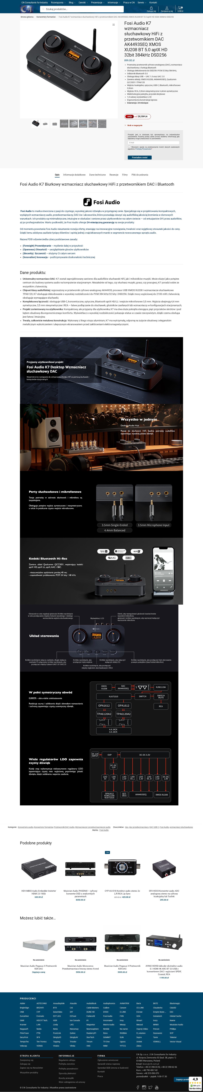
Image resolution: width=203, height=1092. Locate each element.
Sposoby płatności (67, 1073)
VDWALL (157, 1042)
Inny (122, 1020)
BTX (55, 1008)
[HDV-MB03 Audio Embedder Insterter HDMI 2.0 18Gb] (39, 868)
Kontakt (101, 1071)
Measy (123, 1024)
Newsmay (74, 1029)
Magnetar (91, 1024)
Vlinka (72, 1046)
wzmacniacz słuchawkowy (181, 827)
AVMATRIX (124, 1003)
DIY (71, 1012)
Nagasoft (24, 1029)
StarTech (90, 1037)
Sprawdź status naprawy (109, 1064)
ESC (171, 1012)
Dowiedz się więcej (38, 978)
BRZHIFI (40, 1008)
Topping (56, 1042)
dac (126, 827)
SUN (122, 1037)
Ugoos (122, 1042)
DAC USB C (154, 827)
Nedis (39, 1029)
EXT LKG (57, 1016)
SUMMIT (107, 1037)
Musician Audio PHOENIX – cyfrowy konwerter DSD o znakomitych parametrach (80, 894)
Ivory (155, 1020)
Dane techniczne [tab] (97, 174)
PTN (38, 1033)
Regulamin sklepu (67, 1060)
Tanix (155, 1037)
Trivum (89, 1042)
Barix (138, 1003)
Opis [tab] (57, 174)
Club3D (173, 1008)
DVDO (105, 1012)
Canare (123, 1008)
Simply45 (57, 1037)
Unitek (139, 1042)
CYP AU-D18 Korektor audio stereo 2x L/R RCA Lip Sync (122, 892)
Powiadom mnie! (139, 157)
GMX (22, 1020)
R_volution (141, 1033)
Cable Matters (93, 1008)
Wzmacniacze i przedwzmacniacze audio (92, 827)
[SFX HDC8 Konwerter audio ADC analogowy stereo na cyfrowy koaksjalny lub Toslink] (164, 868)
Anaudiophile (58, 1003)
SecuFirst (24, 1037)
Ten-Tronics (41, 1042)
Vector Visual (175, 1042)
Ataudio (73, 1003)
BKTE (155, 1003)
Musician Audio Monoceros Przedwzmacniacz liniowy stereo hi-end (80, 967)
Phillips (173, 1029)
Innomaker (108, 1020)
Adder (22, 1003)
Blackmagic (175, 1003)
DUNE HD (91, 1012)
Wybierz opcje (80, 906)
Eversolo (40, 1016)
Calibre (106, 1008)
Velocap (23, 1046)
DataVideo (57, 1012)
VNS (88, 1046)
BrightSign (24, 1008)
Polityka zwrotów (67, 1064)
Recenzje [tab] (114, 174)
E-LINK (123, 1012)
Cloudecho (157, 1008)
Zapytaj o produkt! (183, 1081)
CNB (22, 1012)
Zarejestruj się (167, 11)
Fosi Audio (164, 827)
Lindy (55, 1024)
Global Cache (175, 1016)
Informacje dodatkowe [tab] (74, 174)
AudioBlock (91, 1003)
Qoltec (72, 1033)
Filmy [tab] (125, 174)
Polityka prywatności (68, 1068)
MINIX (156, 1024)
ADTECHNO (42, 1003)
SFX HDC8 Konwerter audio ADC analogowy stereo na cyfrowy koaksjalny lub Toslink (164, 894)
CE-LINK (140, 1008)
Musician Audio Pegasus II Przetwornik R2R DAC (39, 967)
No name (124, 1029)
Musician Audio (176, 1024)
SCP (171, 1033)
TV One (106, 1042)
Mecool (139, 1024)
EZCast (73, 1016)
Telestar (173, 1037)
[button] (180, 9)
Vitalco (56, 1046)
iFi (87, 1020)
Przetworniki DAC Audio (64, 827)
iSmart (139, 1020)
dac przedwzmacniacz (139, 827)
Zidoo (138, 1046)
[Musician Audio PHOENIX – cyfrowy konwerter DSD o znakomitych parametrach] (80, 868)
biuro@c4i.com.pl (151, 1064)
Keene (172, 1020)
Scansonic (157, 1033)
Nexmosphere (93, 1029)
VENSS (40, 1046)
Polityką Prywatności (143, 149)
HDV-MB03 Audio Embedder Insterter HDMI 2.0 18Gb (38, 892)
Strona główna (27, 17)
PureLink (57, 1033)
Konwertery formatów (46, 17)
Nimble (106, 1029)
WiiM (105, 1046)
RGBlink (123, 1033)
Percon (156, 1029)
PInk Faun (24, 1033)
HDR (55, 1020)
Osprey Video (142, 1029)
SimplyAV (74, 1037)
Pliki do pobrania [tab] (140, 174)
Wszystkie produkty (29, 1072)
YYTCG (123, 1046)
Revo (105, 1033)
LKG (72, 1024)
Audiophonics (109, 1003)
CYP (38, 1012)
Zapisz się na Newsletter (31, 1068)
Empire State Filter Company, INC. (159, 1012)
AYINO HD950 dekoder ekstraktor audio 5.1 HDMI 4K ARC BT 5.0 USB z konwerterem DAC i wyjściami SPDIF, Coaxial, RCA (164, 970)
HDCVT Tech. (42, 1020)
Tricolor (73, 1042)
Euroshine (24, 1016)
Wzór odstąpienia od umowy (72, 1082)
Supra (139, 1037)
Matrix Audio (108, 1024)
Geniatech (157, 1016)
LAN (38, 1024)
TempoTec (24, 1042)
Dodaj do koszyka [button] (38, 903)
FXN (122, 1016)
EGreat (139, 1012)
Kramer (23, 1024)
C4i (71, 1008)
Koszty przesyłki (66, 1078)
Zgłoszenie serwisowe (108, 1060)
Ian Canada (75, 1020)
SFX (38, 1037)
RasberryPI (91, 1033)
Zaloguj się (151, 11)
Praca (100, 1076)
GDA (138, 1016)
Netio (55, 1029)
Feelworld (91, 1016)
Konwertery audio (25, 827)
